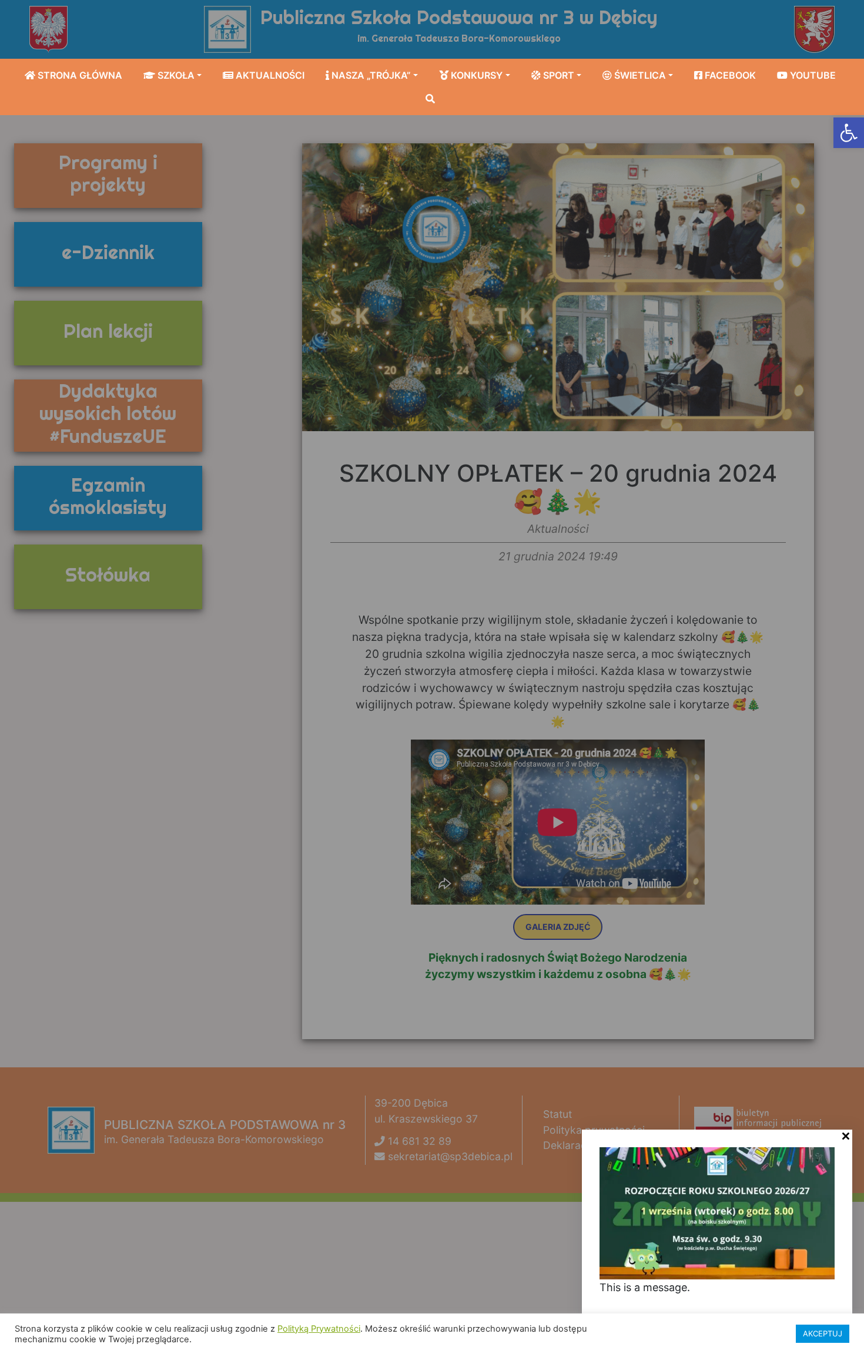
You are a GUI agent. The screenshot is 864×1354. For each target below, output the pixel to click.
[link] (848, 132)
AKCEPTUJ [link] (822, 1333)
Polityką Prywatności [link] (318, 1328)
